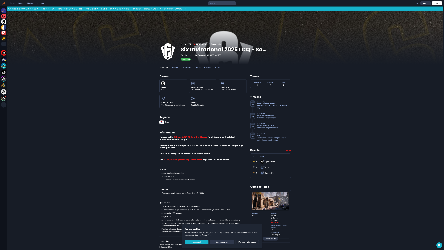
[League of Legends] (3, 10)
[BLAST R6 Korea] (3, 53)
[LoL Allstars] (3, 79)
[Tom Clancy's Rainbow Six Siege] (3, 21)
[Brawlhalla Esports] (3, 66)
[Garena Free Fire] (3, 38)
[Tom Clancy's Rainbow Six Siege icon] (163, 83)
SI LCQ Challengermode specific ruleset (182, 159)
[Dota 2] (3, 33)
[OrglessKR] (262, 173)
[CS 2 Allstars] (3, 92)
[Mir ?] (262, 167)
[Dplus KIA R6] (262, 162)
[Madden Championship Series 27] (3, 59)
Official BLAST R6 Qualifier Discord (190, 137)
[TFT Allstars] (3, 98)
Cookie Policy (207, 235)
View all (287, 150)
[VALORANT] (3, 16)
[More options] (42, 3)
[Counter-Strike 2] (3, 27)
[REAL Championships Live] (3, 85)
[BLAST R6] (3, 72)
